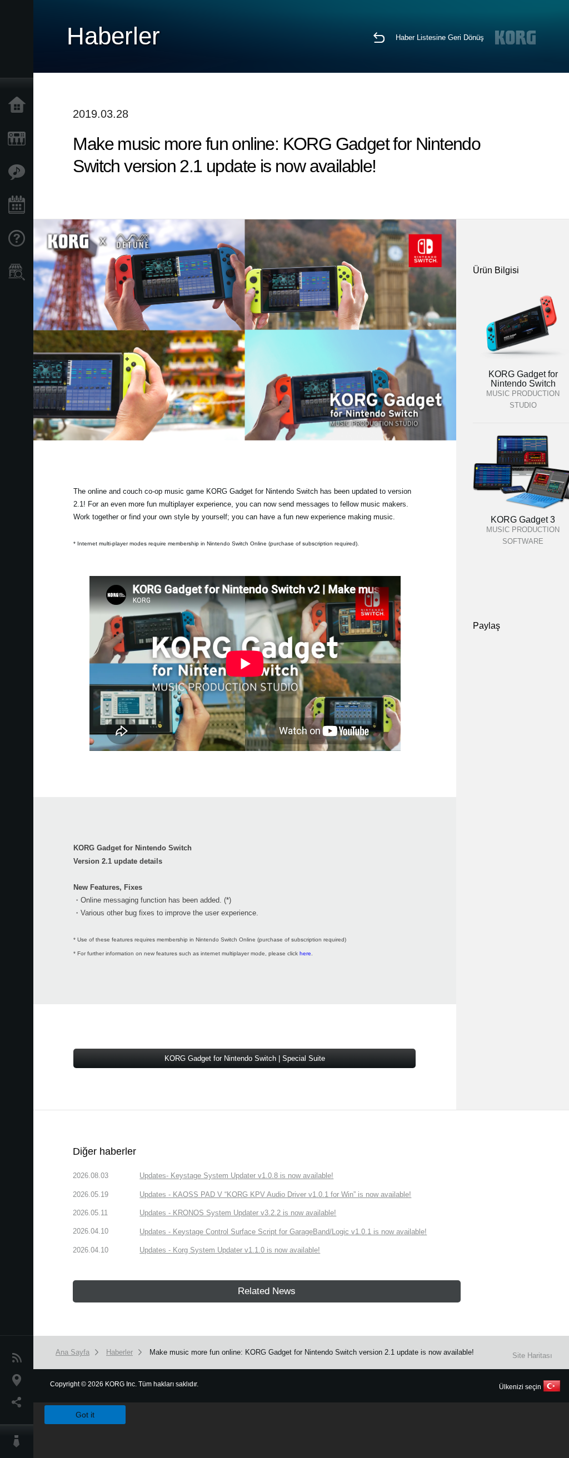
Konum (19, 1380)
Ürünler (19, 139)
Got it (85, 1414)
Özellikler (19, 172)
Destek (19, 238)
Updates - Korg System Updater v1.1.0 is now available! (229, 1250)
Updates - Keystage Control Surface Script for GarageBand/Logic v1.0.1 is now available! (283, 1231)
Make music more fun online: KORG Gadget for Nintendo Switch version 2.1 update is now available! (311, 1352)
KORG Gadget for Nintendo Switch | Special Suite (244, 1058)
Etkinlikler (19, 205)
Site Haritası (532, 1355)
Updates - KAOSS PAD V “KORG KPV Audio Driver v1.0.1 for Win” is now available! (275, 1194)
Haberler (19, 1358)
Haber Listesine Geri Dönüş (440, 37)
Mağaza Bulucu (19, 272)
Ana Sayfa (19, 105)
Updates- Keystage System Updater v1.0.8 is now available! (236, 1175)
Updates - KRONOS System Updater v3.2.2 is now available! (237, 1213)
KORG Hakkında (19, 1441)
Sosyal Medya (19, 1402)
